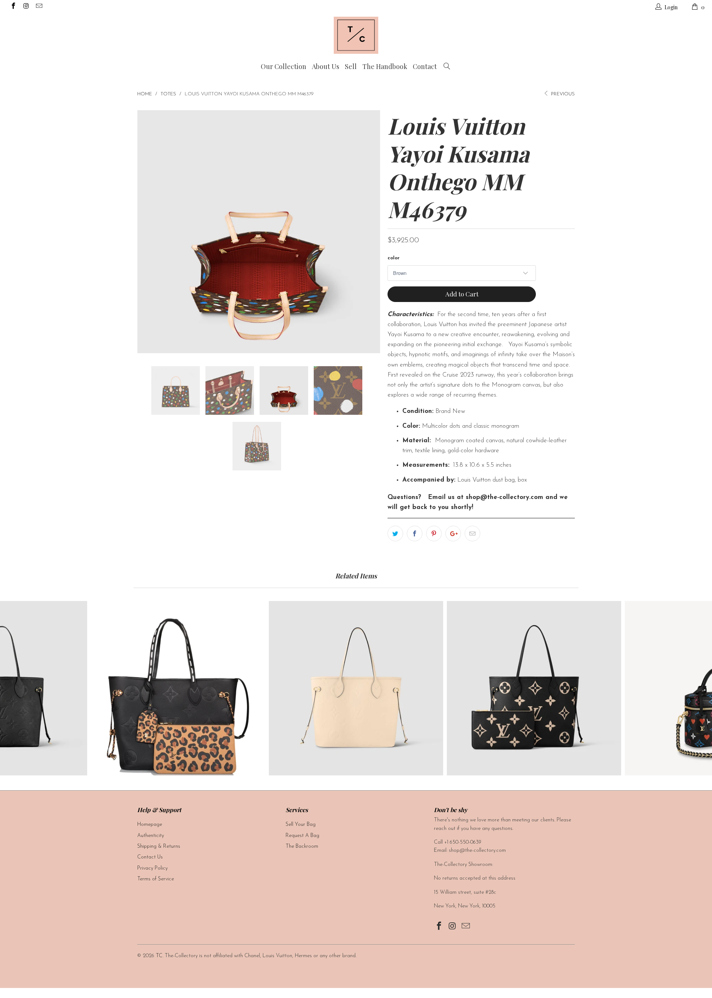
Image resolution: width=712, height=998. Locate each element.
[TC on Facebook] (13, 7)
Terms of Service (155, 879)
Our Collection (283, 66)
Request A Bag (302, 835)
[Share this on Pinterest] (434, 533)
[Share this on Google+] (453, 533)
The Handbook (384, 66)
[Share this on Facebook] (414, 533)
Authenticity (150, 835)
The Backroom (302, 846)
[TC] (356, 35)
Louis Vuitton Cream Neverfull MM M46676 (356, 688)
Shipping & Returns (158, 846)
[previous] (150, 232)
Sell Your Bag (301, 824)
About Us (325, 66)
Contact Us (150, 857)
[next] (367, 232)
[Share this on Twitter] (395, 533)
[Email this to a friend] (472, 533)
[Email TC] (38, 7)
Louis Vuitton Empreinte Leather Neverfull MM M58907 (534, 688)
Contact (425, 66)
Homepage (149, 824)
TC (159, 956)
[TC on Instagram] (26, 7)
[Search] (446, 66)
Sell (351, 66)
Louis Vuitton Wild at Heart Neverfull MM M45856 (178, 688)
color (394, 258)
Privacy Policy (152, 868)
